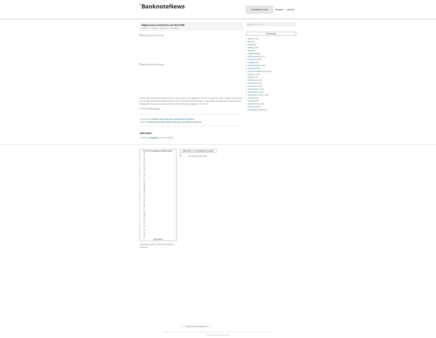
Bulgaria (163, 28)
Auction (251, 44)
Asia (249, 41)
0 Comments (174, 28)
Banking (251, 47)
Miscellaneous (253, 83)
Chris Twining (154, 108)
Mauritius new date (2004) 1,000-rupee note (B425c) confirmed (175, 122)
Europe (154, 28)
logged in (154, 137)
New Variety (253, 89)
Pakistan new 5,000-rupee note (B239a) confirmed (173, 119)
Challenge (251, 62)
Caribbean (252, 53)
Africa (250, 39)
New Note (252, 86)
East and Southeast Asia (257, 71)
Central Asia (252, 59)
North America (253, 92)
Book (250, 50)
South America (253, 104)
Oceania (251, 98)
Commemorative (254, 65)
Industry (251, 77)
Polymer (251, 101)
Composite (252, 68)
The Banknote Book (255, 109)
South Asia (252, 107)
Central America (254, 56)
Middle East (252, 80)
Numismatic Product (256, 95)
